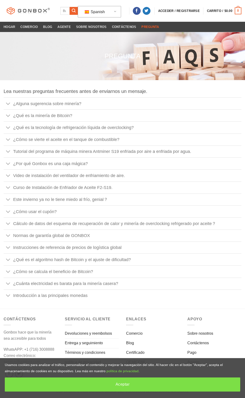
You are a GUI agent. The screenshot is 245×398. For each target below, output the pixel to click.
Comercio (29, 27)
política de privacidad (122, 371)
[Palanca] (8, 104)
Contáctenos (124, 27)
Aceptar (122, 384)
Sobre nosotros (91, 27)
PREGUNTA (150, 27)
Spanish (97, 12)
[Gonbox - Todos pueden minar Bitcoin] (28, 11)
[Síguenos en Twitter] (146, 11)
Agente (64, 27)
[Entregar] (74, 11)
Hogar (9, 27)
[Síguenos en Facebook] (137, 11)
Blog (47, 27)
